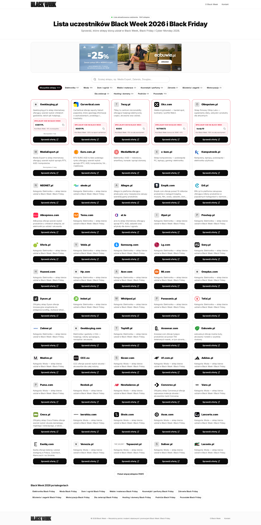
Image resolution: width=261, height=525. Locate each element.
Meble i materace (126, 88)
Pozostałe (160, 93)
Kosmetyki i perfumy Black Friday (158, 491)
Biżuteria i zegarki (192, 88)
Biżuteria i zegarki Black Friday (46, 497)
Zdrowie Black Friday (188, 491)
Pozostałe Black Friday (190, 497)
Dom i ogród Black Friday (93, 491)
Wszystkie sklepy (50, 88)
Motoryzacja (214, 88)
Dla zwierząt (102, 93)
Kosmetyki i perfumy (152, 88)
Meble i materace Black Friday (124, 491)
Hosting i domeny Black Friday (136, 497)
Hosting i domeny (123, 93)
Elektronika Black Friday (43, 491)
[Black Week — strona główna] (43, 4)
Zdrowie (173, 88)
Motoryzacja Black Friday (78, 497)
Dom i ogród (104, 88)
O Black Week (211, 4)
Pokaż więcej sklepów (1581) (130, 474)
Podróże (143, 93)
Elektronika (72, 88)
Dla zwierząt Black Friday (106, 497)
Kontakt (225, 4)
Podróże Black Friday (165, 497)
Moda (88, 88)
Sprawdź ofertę (48, 139)
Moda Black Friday (68, 491)
